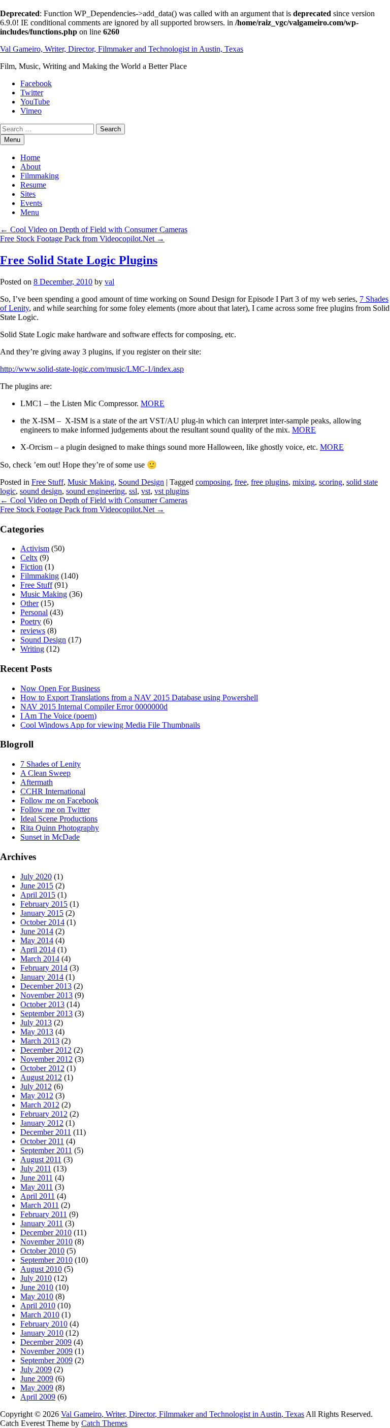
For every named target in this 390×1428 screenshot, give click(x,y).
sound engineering (95, 491)
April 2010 (37, 1305)
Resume (33, 185)
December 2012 (46, 1050)
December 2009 (46, 1342)
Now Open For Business (60, 688)
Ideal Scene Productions (59, 818)
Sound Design (141, 482)
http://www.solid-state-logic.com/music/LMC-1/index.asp (92, 369)
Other (29, 603)
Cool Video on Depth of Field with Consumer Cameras (93, 229)
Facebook (36, 83)
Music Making (91, 482)
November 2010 (46, 1241)
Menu (29, 212)
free (241, 482)
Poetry (30, 621)
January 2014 (41, 977)
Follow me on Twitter (55, 809)
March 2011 (39, 1205)
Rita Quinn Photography (59, 828)
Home (30, 157)
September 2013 (46, 1013)
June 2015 (36, 885)
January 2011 (41, 1223)
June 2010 (36, 1287)
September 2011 (46, 1150)
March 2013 (39, 1041)
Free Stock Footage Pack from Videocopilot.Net (82, 238)
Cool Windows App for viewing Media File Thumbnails (110, 725)
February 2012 (44, 1114)
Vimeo (31, 110)
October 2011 (42, 1141)
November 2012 (46, 1059)
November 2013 (46, 995)
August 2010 (41, 1269)
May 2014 (36, 940)
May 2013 (36, 1031)
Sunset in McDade (50, 837)
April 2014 (37, 949)
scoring (330, 482)
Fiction (31, 566)
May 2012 (36, 1095)
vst (145, 491)
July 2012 (36, 1086)
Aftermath (36, 782)
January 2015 (41, 913)
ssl (133, 491)
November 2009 (46, 1351)
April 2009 (37, 1397)
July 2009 (36, 1369)
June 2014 (36, 931)
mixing (303, 482)
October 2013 (42, 1004)
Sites (28, 194)
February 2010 (44, 1323)
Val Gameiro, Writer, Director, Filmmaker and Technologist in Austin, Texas (121, 49)
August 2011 (40, 1159)
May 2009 (36, 1387)
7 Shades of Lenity (50, 764)
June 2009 (36, 1378)
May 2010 (36, 1296)
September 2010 (46, 1260)
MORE (153, 403)
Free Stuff (47, 482)
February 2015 (44, 904)
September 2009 (46, 1360)
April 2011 (37, 1196)
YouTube (35, 101)
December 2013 (46, 986)
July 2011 (35, 1168)
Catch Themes (104, 1423)
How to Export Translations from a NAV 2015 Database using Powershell (139, 697)
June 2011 (36, 1177)
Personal (34, 612)
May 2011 (36, 1187)
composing (213, 482)
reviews (32, 630)
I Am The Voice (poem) (58, 715)
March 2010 (39, 1314)
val (109, 281)
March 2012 (39, 1104)
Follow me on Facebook (59, 800)
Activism (34, 548)
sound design (41, 491)
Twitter (31, 92)
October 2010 (42, 1250)
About (30, 166)
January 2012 (41, 1123)
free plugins (269, 482)
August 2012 (41, 1077)
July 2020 (36, 876)
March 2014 (39, 958)
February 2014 (44, 967)
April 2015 (37, 894)
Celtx (29, 557)
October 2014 (42, 922)
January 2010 (41, 1333)
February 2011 (43, 1214)
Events (31, 203)
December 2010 (46, 1232)
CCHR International (52, 791)
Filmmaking (39, 175)
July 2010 (36, 1278)
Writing (32, 649)
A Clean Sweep (45, 773)
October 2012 (42, 1068)
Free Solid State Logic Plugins (78, 260)
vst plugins (171, 491)
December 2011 (45, 1132)
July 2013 (36, 1022)
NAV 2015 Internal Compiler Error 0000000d (94, 706)
